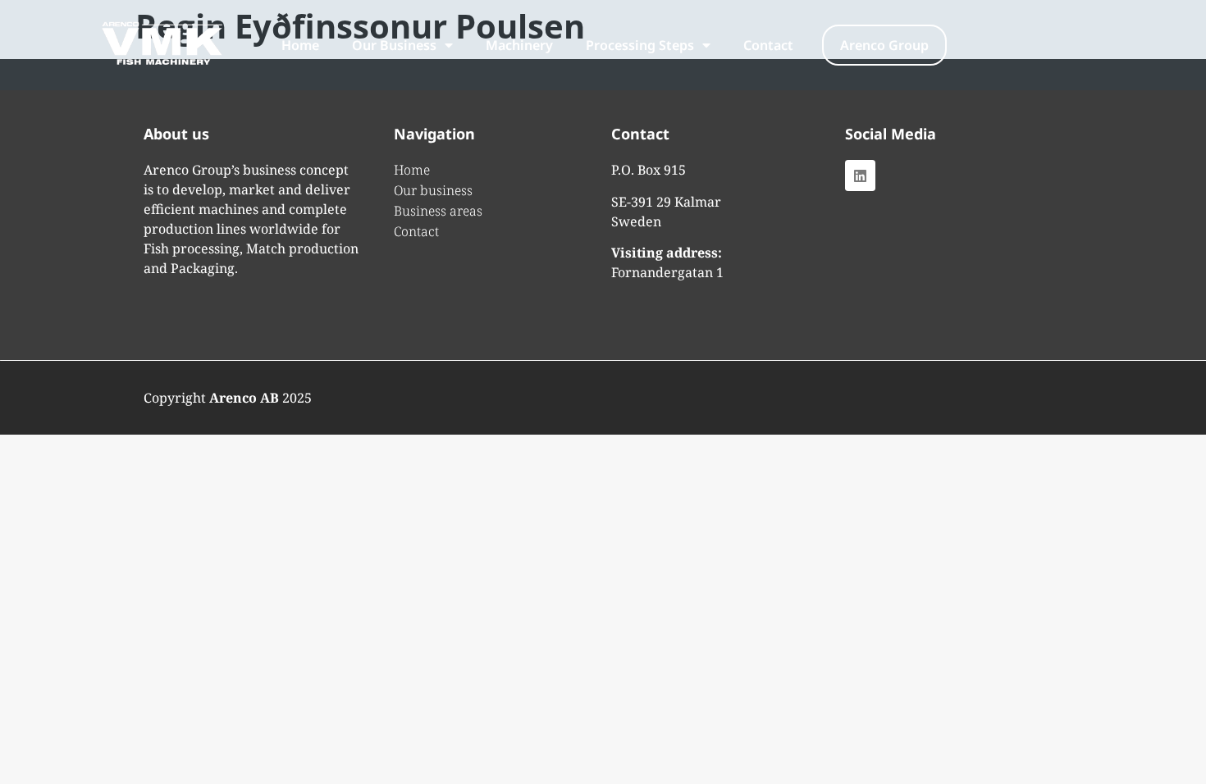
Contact (768, 45)
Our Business (394, 45)
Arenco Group (884, 45)
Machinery (519, 45)
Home (300, 45)
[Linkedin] (860, 175)
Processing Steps (640, 45)
